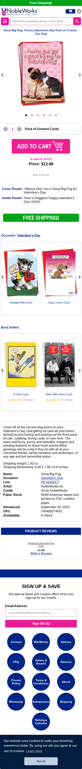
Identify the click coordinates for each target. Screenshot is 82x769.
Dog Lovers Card (59, 302)
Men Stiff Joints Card (59, 394)
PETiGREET (50, 482)
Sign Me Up (41, 623)
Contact (16, 642)
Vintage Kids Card (21, 302)
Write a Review (41, 175)
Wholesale (16, 701)
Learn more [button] (34, 751)
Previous (4, 75)
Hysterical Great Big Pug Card (41, 545)
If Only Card (20, 394)
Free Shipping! (41, 3)
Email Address (16, 606)
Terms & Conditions (41, 682)
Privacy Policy (16, 682)
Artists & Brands (41, 662)
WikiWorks (41, 642)
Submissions (41, 701)
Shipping (66, 701)
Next (78, 75)
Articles (66, 642)
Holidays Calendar (41, 721)
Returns (66, 661)
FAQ (16, 661)
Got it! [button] (41, 761)
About (66, 681)
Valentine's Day (28, 235)
